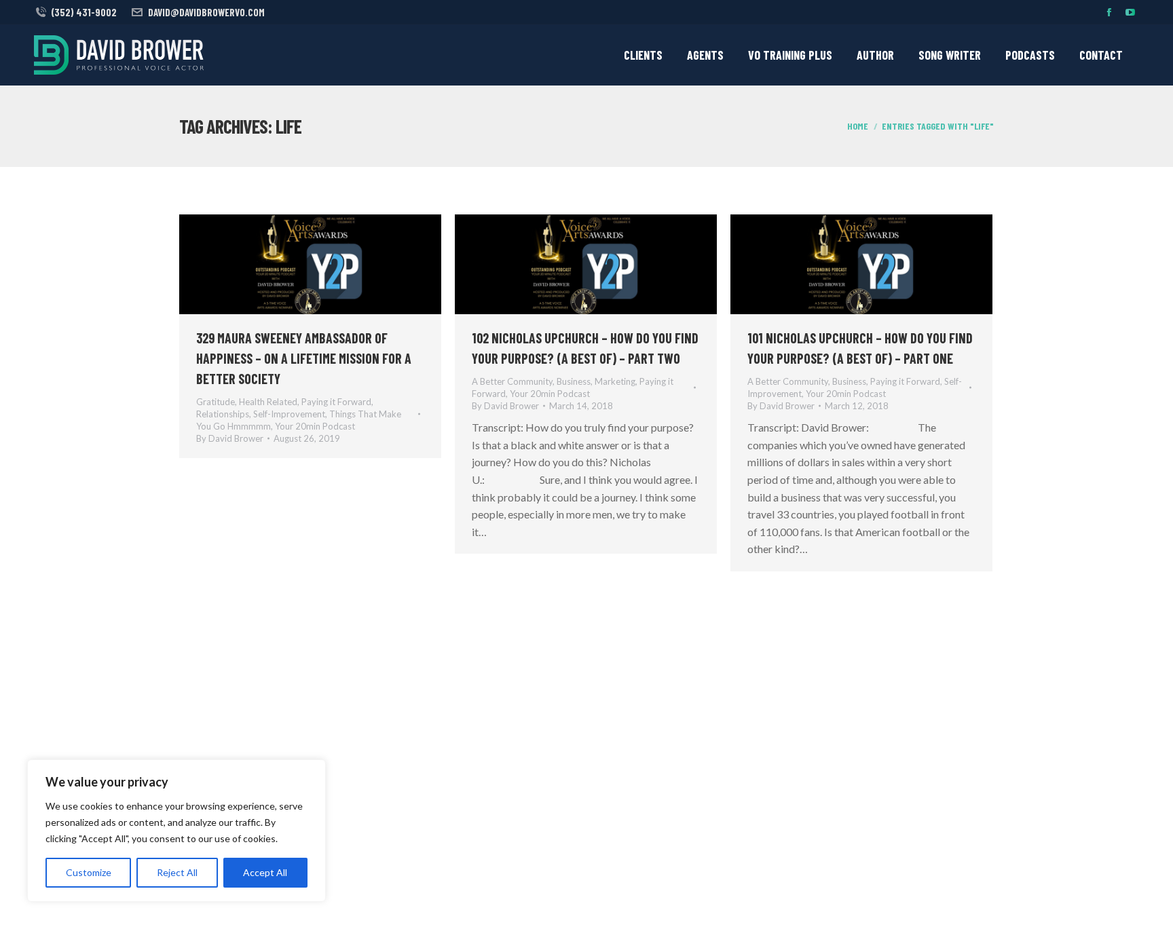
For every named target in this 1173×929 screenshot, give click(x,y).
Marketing (615, 381)
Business (574, 381)
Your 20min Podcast (315, 426)
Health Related (268, 401)
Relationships (222, 414)
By (229, 438)
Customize (88, 872)
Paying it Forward (336, 401)
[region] (176, 830)
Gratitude (215, 401)
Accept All (265, 872)
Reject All (177, 872)
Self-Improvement (289, 414)
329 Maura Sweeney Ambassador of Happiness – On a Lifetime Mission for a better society (303, 358)
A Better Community (512, 381)
